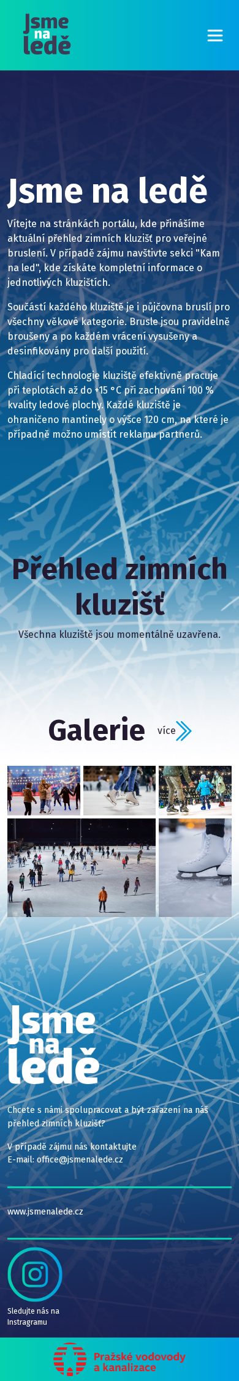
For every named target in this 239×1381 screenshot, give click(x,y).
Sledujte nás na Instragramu (33, 1317)
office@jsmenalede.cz (80, 1160)
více (166, 730)
